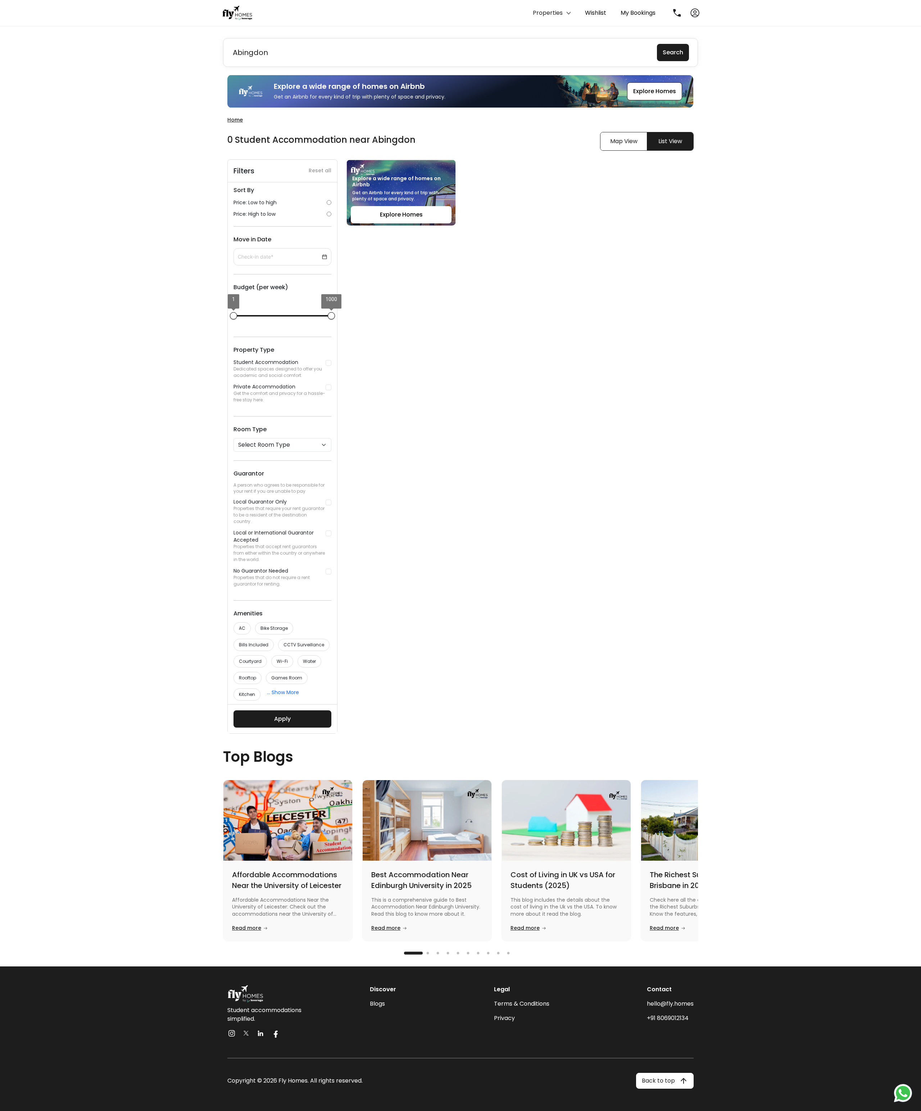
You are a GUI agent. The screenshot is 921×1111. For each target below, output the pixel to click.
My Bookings (638, 13)
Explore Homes (654, 91)
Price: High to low (254, 214)
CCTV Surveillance (303, 645)
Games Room (286, 678)
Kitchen (247, 694)
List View (670, 141)
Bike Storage (274, 628)
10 (512, 953)
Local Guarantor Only (279, 511)
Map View (624, 141)
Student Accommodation (277, 368)
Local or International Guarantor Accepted (279, 546)
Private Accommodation (279, 393)
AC (242, 628)
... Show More (283, 692)
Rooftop (247, 678)
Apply (282, 719)
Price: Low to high (255, 202)
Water (309, 661)
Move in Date (252, 239)
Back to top (658, 1080)
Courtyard (250, 661)
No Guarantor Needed (271, 577)
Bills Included (253, 645)
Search (673, 52)
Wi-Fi (282, 661)
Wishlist (595, 13)
